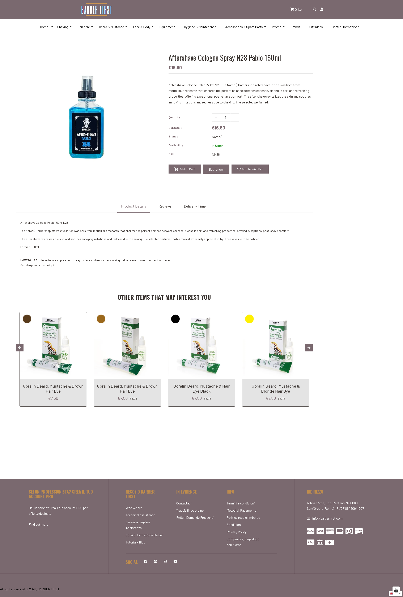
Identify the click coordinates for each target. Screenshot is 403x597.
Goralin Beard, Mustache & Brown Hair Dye (53, 388)
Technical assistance (140, 515)
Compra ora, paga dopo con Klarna (243, 542)
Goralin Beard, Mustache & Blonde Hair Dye (276, 388)
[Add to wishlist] (82, 315)
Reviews (164, 206)
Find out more (38, 524)
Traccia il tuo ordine (190, 510)
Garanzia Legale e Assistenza (138, 525)
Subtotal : (175, 127)
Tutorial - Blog (135, 542)
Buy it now (216, 169)
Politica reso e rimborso (243, 517)
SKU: (172, 154)
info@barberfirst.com (327, 518)
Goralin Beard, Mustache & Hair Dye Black (201, 388)
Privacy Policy (236, 532)
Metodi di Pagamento (241, 510)
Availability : (176, 145)
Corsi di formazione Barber (144, 535)
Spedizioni (234, 524)
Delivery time (195, 206)
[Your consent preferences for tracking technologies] (396, 590)
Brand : (173, 136)
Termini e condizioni (241, 503)
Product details (133, 206)
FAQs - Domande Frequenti (195, 517)
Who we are (134, 508)
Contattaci (183, 503)
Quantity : (175, 117)
